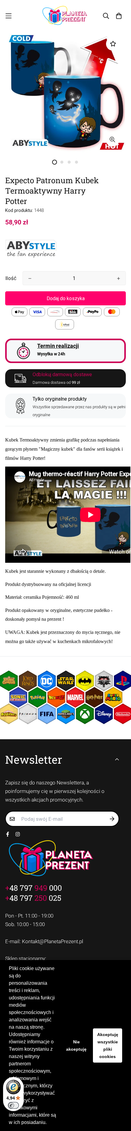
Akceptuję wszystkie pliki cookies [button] (107, 1045)
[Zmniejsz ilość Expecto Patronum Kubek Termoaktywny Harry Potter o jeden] (30, 278)
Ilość (10, 278)
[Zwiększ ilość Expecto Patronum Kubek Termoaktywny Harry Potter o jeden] (119, 278)
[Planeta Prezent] (65, 15)
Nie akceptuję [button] (76, 1045)
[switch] (13, 1105)
